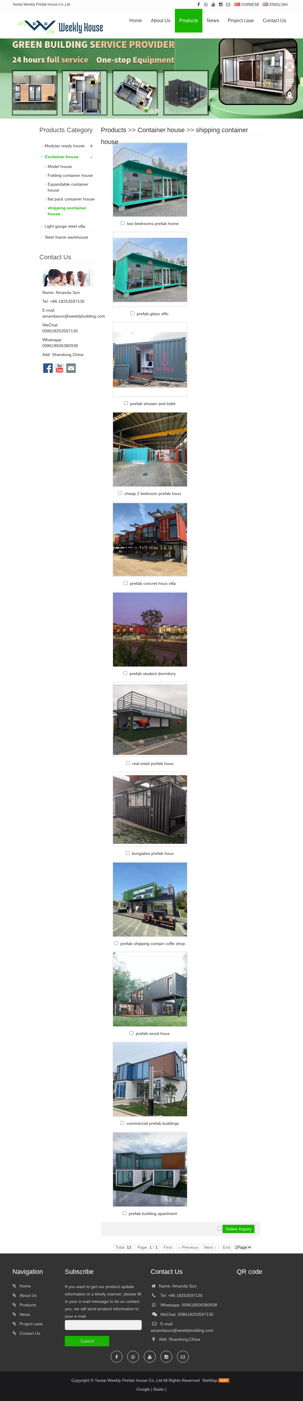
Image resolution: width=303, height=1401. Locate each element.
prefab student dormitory (153, 673)
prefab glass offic (153, 313)
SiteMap (209, 1380)
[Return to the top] (289, 97)
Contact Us (274, 20)
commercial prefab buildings (152, 1123)
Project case (241, 20)
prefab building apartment (153, 1213)
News (213, 20)
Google (143, 1389)
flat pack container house (71, 199)
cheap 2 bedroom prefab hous (152, 493)
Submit (87, 1341)
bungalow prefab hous (153, 853)
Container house (161, 130)
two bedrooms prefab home (153, 223)
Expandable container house (68, 187)
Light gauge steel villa (65, 226)
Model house (60, 166)
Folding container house (70, 175)
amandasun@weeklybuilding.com (73, 316)
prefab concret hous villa (153, 583)
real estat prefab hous (152, 763)
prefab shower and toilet (152, 403)
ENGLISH (278, 4)
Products (188, 20)
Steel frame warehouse (66, 237)
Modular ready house (65, 145)
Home (135, 20)
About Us (160, 20)
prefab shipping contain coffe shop (152, 943)
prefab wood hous (153, 1033)
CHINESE (250, 4)
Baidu (159, 1389)
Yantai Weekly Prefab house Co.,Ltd (128, 1380)
